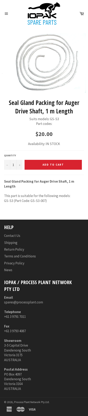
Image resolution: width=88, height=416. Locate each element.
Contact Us (12, 235)
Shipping (10, 242)
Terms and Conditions (20, 256)
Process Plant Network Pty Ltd (31, 402)
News (8, 270)
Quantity (10, 155)
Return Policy (14, 249)
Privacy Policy (14, 263)
